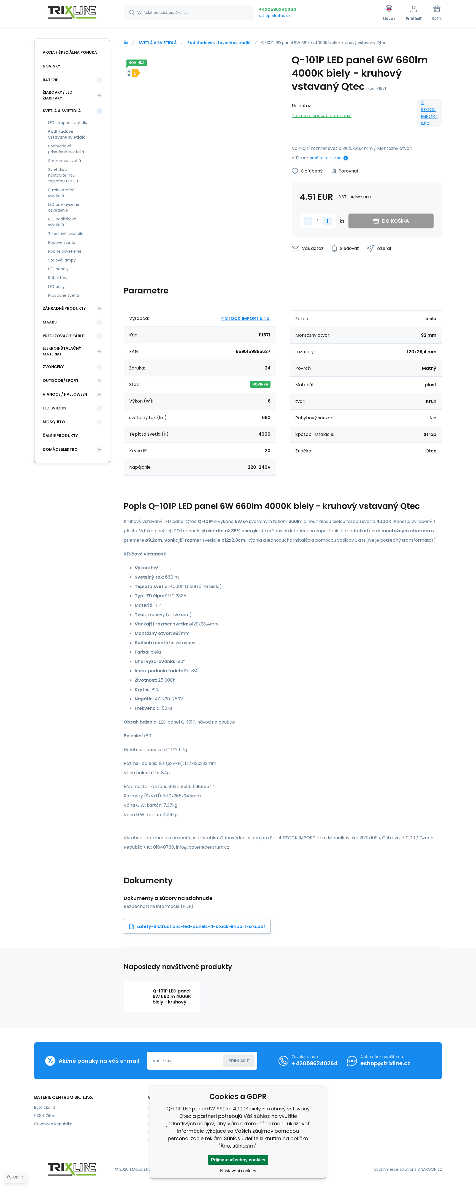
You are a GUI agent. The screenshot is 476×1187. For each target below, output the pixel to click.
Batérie (50, 80)
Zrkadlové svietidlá (65, 233)
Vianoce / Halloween (65, 394)
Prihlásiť (239, 1061)
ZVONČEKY (53, 366)
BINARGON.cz (430, 1169)
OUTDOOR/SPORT (61, 380)
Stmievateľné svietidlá (61, 192)
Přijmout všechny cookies (238, 1160)
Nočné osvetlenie (65, 251)
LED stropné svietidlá (67, 122)
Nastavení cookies (238, 1171)
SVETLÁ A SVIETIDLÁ (158, 42)
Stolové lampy (62, 260)
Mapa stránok (145, 1169)
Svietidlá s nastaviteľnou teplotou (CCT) (63, 175)
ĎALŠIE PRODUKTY (60, 435)
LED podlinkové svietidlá (62, 222)
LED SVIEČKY (54, 408)
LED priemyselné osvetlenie (63, 207)
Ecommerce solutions (395, 1169)
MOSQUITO (54, 422)
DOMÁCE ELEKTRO (60, 449)
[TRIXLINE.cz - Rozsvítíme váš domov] (126, 42)
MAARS (50, 322)
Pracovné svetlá (63, 295)
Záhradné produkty (64, 308)
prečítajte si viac (326, 158)
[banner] (72, 13)
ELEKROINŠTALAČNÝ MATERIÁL (62, 351)
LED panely (58, 269)
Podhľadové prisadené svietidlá (66, 149)
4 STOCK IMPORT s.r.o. (429, 112)
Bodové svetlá (61, 242)
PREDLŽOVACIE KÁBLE (63, 336)
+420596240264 (277, 9)
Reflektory (57, 277)
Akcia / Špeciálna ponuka (70, 52)
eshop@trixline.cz (274, 15)
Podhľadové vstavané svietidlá (219, 42)
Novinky (51, 66)
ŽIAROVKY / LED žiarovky (57, 95)
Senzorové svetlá (64, 160)
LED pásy (56, 286)
